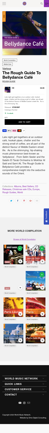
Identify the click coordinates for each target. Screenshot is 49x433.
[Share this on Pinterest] (24, 200)
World (20, 192)
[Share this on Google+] (30, 200)
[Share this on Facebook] (17, 200)
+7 (23, 130)
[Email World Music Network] (29, 403)
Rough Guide (8, 81)
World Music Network (22, 415)
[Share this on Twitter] (11, 200)
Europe (36, 189)
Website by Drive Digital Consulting (33, 417)
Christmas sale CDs (21, 189)
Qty (6, 117)
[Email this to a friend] (37, 200)
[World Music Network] (24, 3)
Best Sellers (28, 186)
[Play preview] (19, 248)
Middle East (7, 64)
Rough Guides (9, 192)
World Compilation (10, 60)
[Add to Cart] (20, 261)
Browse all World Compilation (24, 239)
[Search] (41, 3)
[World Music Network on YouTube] (20, 403)
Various (6, 68)
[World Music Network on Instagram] (24, 403)
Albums (17, 186)
